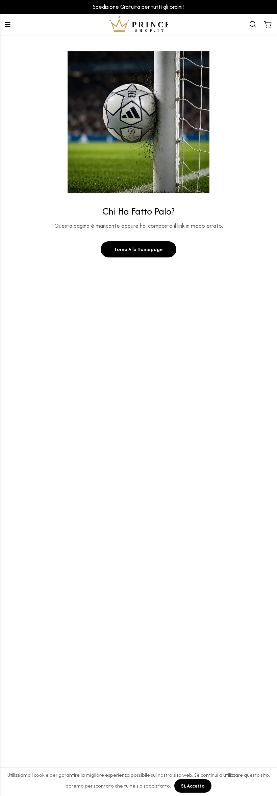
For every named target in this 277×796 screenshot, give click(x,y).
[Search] (253, 25)
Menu (7, 24)
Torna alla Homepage (138, 249)
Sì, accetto (193, 785)
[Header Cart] (268, 25)
